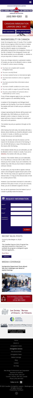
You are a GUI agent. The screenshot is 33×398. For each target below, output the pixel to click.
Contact (16, 363)
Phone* (4, 209)
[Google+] (26, 16)
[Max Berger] (16, 10)
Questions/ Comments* (4, 218)
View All (6, 256)
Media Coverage (11, 261)
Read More (5, 253)
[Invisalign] (16, 327)
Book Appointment (23, 32)
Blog (16, 360)
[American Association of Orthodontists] (16, 321)
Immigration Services (16, 349)
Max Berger (11, 239)
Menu (30, 2)
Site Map (16, 366)
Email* (3, 213)
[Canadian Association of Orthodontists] (16, 315)
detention (3, 154)
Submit (27, 229)
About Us (16, 343)
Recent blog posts (12, 236)
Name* (4, 204)
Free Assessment (9, 32)
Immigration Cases (16, 346)
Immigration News (16, 354)
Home (16, 340)
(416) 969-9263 (14, 16)
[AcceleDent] (16, 332)
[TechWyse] (16, 394)
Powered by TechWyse (16, 390)
